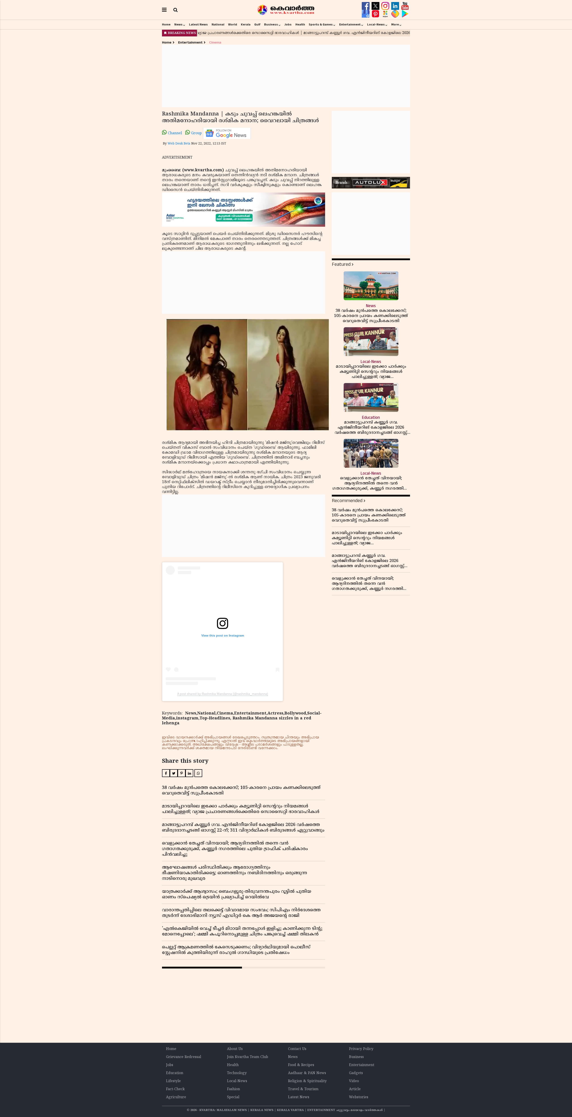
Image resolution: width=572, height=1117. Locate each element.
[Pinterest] (376, 14)
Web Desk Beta (179, 144)
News (178, 24)
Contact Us (297, 1049)
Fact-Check (175, 1089)
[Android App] (405, 14)
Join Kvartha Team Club (247, 1057)
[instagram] (386, 6)
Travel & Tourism (303, 1089)
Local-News (376, 24)
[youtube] (405, 6)
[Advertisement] (286, 76)
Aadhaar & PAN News (307, 1073)
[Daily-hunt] (386, 14)
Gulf (257, 24)
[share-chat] (396, 14)
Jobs (288, 24)
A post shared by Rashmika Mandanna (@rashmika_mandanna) (222, 694)
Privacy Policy (361, 1049)
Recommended (347, 500)
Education (174, 1073)
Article (355, 1089)
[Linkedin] (396, 6)
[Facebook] (366, 6)
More (395, 24)
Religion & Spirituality (307, 1081)
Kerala (245, 24)
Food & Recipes (301, 1065)
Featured (341, 264)
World (232, 24)
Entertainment (350, 24)
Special (233, 1097)
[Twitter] (376, 6)
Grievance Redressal (183, 1057)
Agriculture (176, 1097)
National (218, 24)
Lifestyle (173, 1081)
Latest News (198, 24)
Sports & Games (321, 24)
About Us (235, 1049)
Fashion (233, 1089)
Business (271, 24)
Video (354, 1081)
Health (300, 24)
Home (166, 24)
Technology (237, 1073)
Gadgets (356, 1073)
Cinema (215, 42)
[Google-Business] (366, 14)
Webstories (358, 1097)
